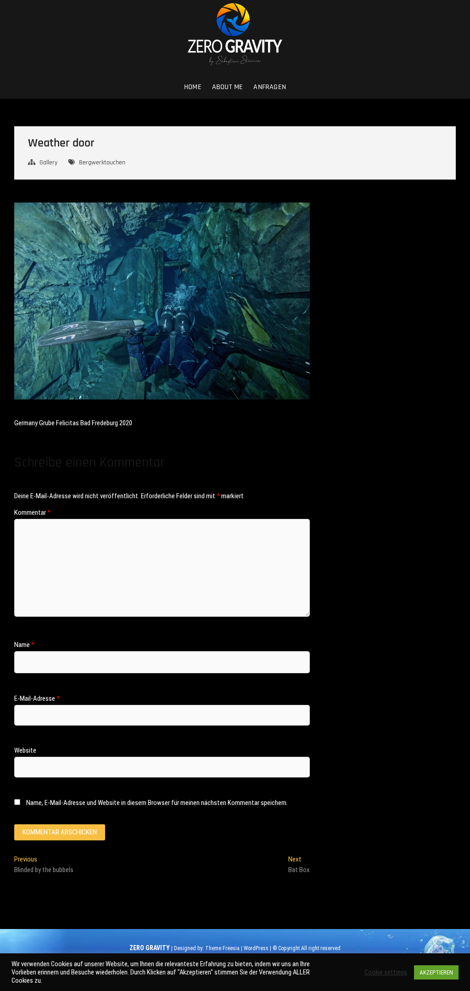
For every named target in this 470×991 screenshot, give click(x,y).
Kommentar (32, 512)
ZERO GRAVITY (149, 948)
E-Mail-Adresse (37, 698)
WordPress (256, 948)
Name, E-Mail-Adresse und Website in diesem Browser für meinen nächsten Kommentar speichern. (157, 803)
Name (24, 645)
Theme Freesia (222, 948)
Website (25, 750)
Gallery (48, 162)
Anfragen (269, 87)
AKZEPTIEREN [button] (436, 972)
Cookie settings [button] (385, 972)
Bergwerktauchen (102, 162)
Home (192, 87)
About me (227, 87)
